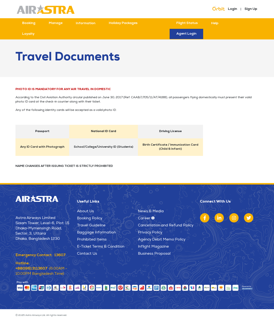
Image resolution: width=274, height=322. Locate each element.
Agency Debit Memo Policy (161, 240)
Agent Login (186, 34)
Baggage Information (96, 233)
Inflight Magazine (153, 247)
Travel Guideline (91, 226)
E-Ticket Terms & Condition (100, 247)
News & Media (151, 211)
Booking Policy (89, 218)
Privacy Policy (150, 233)
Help (214, 23)
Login (232, 9)
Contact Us (87, 254)
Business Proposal (154, 254)
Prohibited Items (92, 240)
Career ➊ (146, 218)
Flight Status (187, 23)
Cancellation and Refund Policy (165, 226)
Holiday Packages (123, 23)
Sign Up (251, 9)
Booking (28, 23)
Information (85, 23)
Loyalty (28, 34)
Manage (55, 23)
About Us (85, 211)
